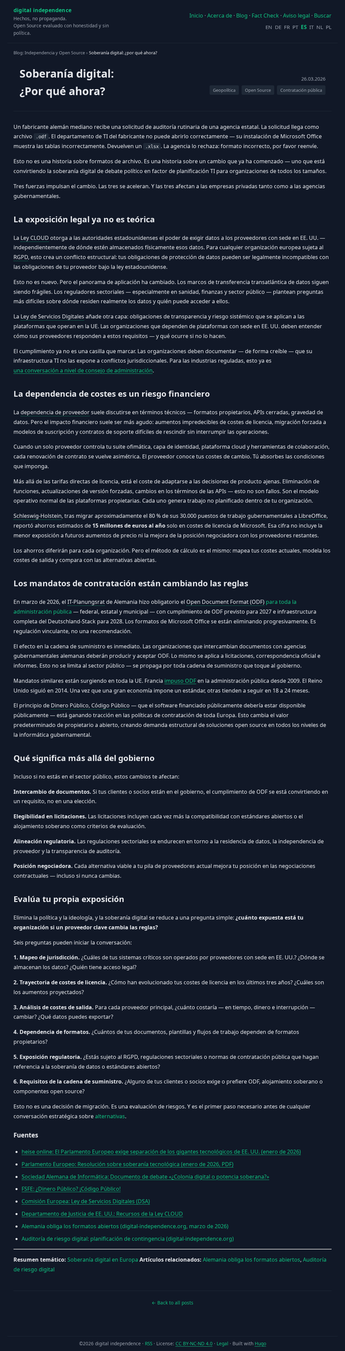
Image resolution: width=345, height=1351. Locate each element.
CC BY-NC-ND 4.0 (194, 1343)
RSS (148, 1343)
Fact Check (265, 15)
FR (287, 27)
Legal (222, 1343)
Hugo (260, 1343)
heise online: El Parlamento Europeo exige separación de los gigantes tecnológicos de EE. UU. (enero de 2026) (161, 1151)
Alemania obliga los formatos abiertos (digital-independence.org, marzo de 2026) (125, 1226)
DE (278, 27)
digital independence (42, 10)
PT (295, 27)
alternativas (110, 1116)
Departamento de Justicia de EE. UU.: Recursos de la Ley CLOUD (102, 1213)
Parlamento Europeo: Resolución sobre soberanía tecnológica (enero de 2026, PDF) (127, 1164)
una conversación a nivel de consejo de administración (83, 370)
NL (319, 27)
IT (311, 27)
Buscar (323, 15)
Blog (242, 15)
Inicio (196, 15)
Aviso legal (296, 15)
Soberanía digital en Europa (102, 1259)
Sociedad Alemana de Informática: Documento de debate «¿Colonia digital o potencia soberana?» (145, 1176)
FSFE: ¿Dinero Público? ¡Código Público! (71, 1188)
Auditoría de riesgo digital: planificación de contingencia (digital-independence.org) (128, 1238)
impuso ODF (180, 680)
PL (329, 27)
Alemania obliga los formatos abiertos (251, 1259)
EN (268, 27)
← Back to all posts (172, 1302)
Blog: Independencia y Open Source (49, 53)
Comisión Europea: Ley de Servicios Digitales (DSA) (86, 1201)
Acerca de (219, 15)
